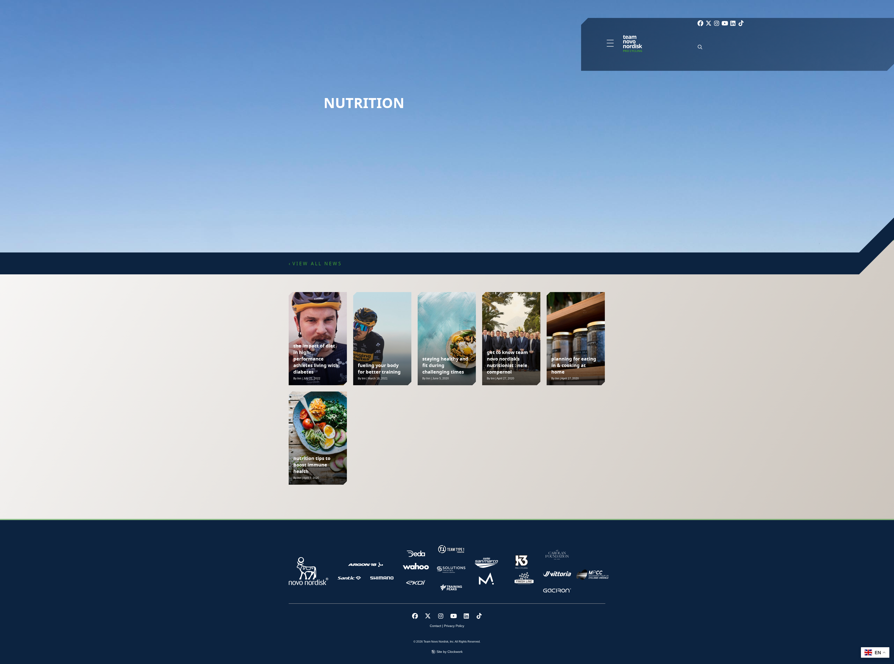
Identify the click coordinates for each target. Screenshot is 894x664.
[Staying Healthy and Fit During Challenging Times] (447, 338)
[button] (610, 43)
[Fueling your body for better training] (382, 338)
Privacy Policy (454, 626)
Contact (435, 626)
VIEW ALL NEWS (317, 264)
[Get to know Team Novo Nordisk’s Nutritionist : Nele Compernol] (511, 338)
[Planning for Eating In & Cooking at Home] (576, 338)
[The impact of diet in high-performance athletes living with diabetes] (318, 338)
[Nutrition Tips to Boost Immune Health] (318, 438)
